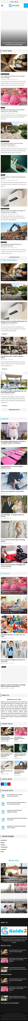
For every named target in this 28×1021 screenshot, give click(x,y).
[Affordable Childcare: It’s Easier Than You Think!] (14, 624)
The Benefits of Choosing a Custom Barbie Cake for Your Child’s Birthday (12, 110)
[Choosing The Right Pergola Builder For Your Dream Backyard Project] (14, 380)
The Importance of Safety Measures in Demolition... (19, 772)
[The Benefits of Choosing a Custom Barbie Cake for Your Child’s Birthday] (14, 97)
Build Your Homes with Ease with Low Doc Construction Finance (6, 890)
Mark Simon (4, 113)
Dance (2, 851)
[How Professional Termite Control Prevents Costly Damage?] (14, 63)
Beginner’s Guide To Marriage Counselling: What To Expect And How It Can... (13, 685)
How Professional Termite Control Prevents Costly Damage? (14, 43)
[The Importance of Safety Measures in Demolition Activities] (14, 231)
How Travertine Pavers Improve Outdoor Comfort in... (6, 755)
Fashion (5, 419)
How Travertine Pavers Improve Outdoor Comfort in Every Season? (12, 144)
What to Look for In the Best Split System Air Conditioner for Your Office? (13, 211)
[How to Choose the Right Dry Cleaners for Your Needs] (14, 649)
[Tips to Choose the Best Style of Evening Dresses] (14, 529)
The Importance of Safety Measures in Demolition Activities (11, 245)
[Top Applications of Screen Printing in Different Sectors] (14, 456)
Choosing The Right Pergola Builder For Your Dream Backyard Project (13, 391)
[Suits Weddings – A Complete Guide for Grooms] (14, 504)
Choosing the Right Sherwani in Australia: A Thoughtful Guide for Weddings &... (13, 442)
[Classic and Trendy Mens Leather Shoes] (14, 481)
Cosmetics (3, 849)
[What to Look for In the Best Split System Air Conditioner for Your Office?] (14, 197)
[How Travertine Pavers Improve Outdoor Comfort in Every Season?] (14, 130)
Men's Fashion (4, 423)
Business (4, 546)
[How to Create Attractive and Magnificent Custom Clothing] (14, 554)
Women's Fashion (5, 521)
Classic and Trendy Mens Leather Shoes (12, 491)
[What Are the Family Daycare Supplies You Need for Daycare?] (14, 605)
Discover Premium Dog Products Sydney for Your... (20, 755)
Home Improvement (5, 74)
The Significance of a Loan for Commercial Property (14, 880)
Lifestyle (3, 107)
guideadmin (4, 214)
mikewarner (4, 79)
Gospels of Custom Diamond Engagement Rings (21, 890)
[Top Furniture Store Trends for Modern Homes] (14, 346)
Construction (3, 242)
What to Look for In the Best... (6, 771)
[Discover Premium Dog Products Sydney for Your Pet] (14, 164)
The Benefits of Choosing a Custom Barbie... (19, 738)
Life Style (6, 573)
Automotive (4, 840)
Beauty (2, 842)
